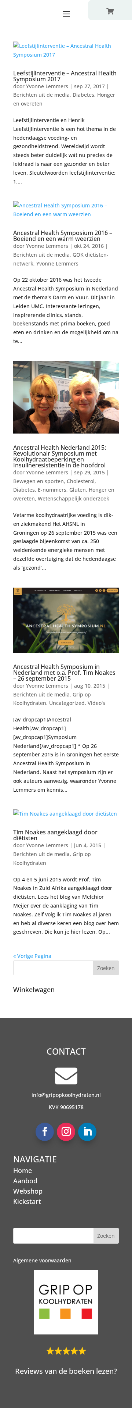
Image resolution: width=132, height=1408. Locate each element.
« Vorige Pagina (32, 955)
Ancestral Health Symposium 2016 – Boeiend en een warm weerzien (62, 236)
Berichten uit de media (41, 94)
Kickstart (27, 1201)
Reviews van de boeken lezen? (66, 1371)
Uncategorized (67, 702)
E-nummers (52, 489)
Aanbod (25, 1180)
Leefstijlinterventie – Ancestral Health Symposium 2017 (65, 76)
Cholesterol (81, 481)
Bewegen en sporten (38, 481)
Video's (96, 702)
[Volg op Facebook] (45, 1132)
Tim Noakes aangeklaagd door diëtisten (55, 835)
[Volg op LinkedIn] (87, 1132)
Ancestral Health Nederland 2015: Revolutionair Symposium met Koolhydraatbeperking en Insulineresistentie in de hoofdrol (59, 456)
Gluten (77, 489)
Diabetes (83, 94)
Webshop (28, 1191)
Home (22, 1170)
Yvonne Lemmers (47, 86)
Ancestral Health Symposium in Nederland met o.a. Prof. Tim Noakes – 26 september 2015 (64, 672)
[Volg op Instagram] (66, 1132)
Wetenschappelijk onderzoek (73, 498)
